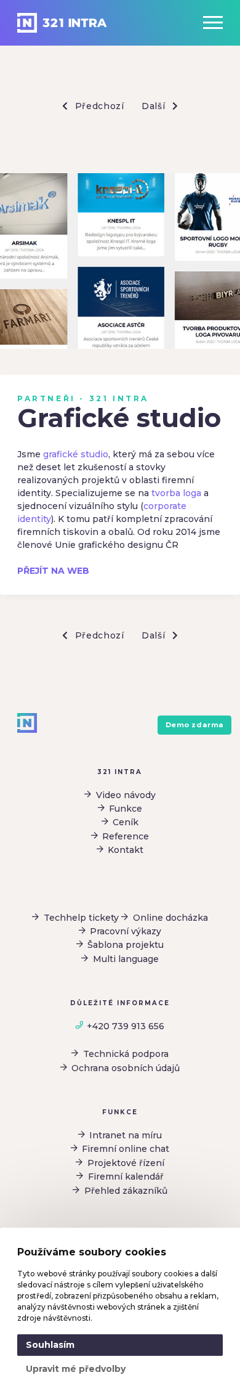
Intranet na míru (125, 1135)
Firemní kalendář (126, 1176)
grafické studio (75, 454)
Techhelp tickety (81, 917)
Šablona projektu (125, 944)
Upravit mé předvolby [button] (76, 1368)
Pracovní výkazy (125, 931)
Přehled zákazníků (125, 1190)
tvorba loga (176, 493)
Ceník (125, 822)
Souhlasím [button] (50, 1344)
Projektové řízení (125, 1163)
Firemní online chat (125, 1148)
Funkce (125, 808)
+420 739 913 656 (125, 1026)
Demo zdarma (195, 724)
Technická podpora (126, 1053)
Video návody (126, 795)
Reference (125, 836)
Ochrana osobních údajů (125, 1068)
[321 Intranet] (62, 23)
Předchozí (98, 106)
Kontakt (125, 849)
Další (155, 106)
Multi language (126, 959)
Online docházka (170, 917)
